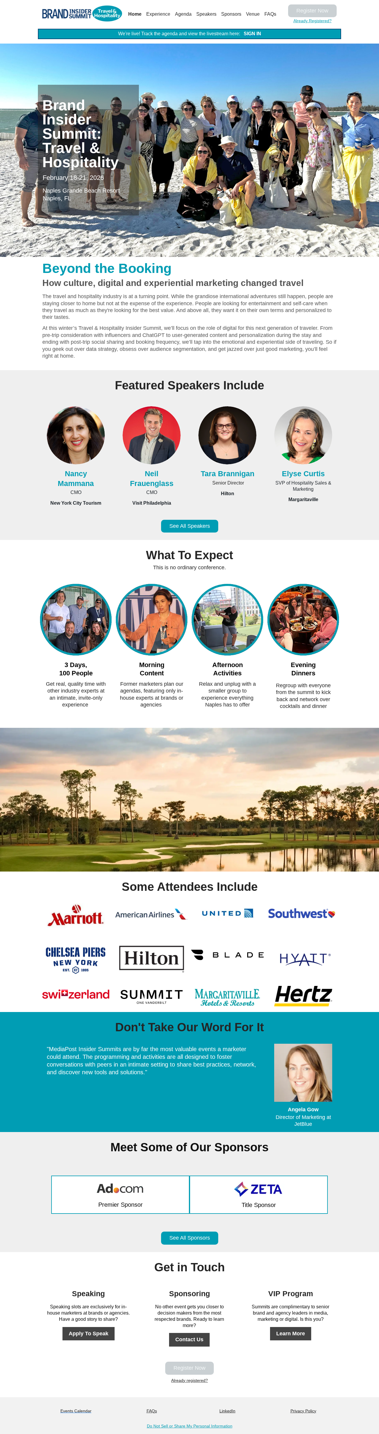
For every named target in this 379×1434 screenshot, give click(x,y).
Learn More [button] (290, 1334)
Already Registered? (312, 20)
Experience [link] (158, 14)
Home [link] (135, 14)
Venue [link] (253, 14)
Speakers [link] (206, 14)
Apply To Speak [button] (88, 1334)
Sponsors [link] (231, 14)
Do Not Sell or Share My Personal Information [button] (189, 1426)
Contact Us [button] (189, 1339)
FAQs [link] (270, 14)
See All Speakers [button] (189, 526)
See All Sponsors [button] (189, 1238)
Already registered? (189, 1380)
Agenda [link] (183, 14)
